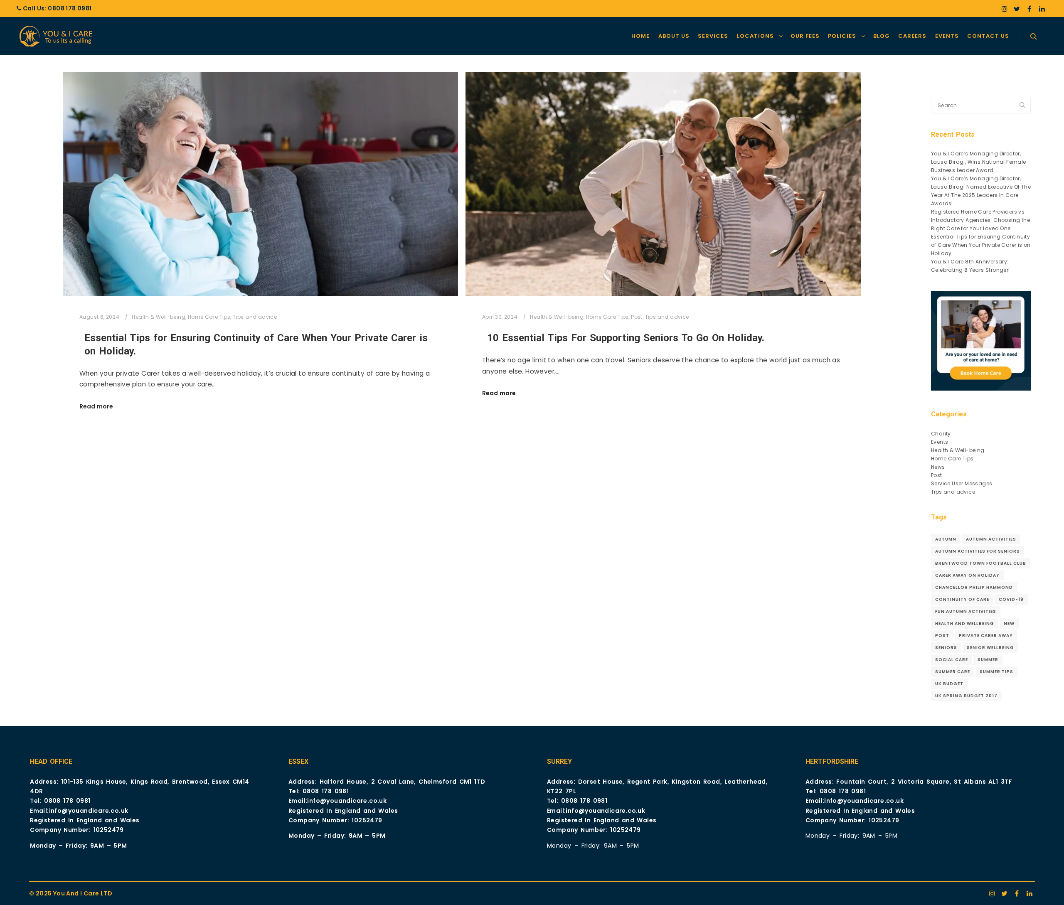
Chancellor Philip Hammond (974, 587)
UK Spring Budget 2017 (966, 696)
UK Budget (949, 684)
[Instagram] (1004, 8)
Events (939, 441)
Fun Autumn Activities (965, 611)
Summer (988, 660)
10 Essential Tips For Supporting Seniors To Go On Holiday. (625, 338)
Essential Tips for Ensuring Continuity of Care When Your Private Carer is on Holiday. (981, 245)
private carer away (986, 635)
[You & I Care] (58, 36)
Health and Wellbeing (964, 623)
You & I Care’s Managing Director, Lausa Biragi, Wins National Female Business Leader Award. (978, 162)
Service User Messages (961, 483)
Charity (941, 433)
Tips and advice (255, 316)
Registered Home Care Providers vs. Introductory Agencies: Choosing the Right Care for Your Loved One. (980, 220)
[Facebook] (1029, 8)
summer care (952, 672)
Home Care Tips (209, 316)
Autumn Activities (991, 539)
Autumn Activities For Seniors (977, 551)
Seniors (946, 647)
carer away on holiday (967, 575)
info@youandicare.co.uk (88, 811)
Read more (96, 407)
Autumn (945, 539)
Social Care (951, 660)
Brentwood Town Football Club (980, 563)
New (1009, 623)
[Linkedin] (1042, 8)
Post (637, 316)
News (938, 466)
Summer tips (996, 672)
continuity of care (962, 599)
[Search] (1033, 36)
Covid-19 (1011, 599)
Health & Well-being (158, 316)
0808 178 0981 (69, 8)
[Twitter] (1017, 8)
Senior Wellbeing (990, 647)
